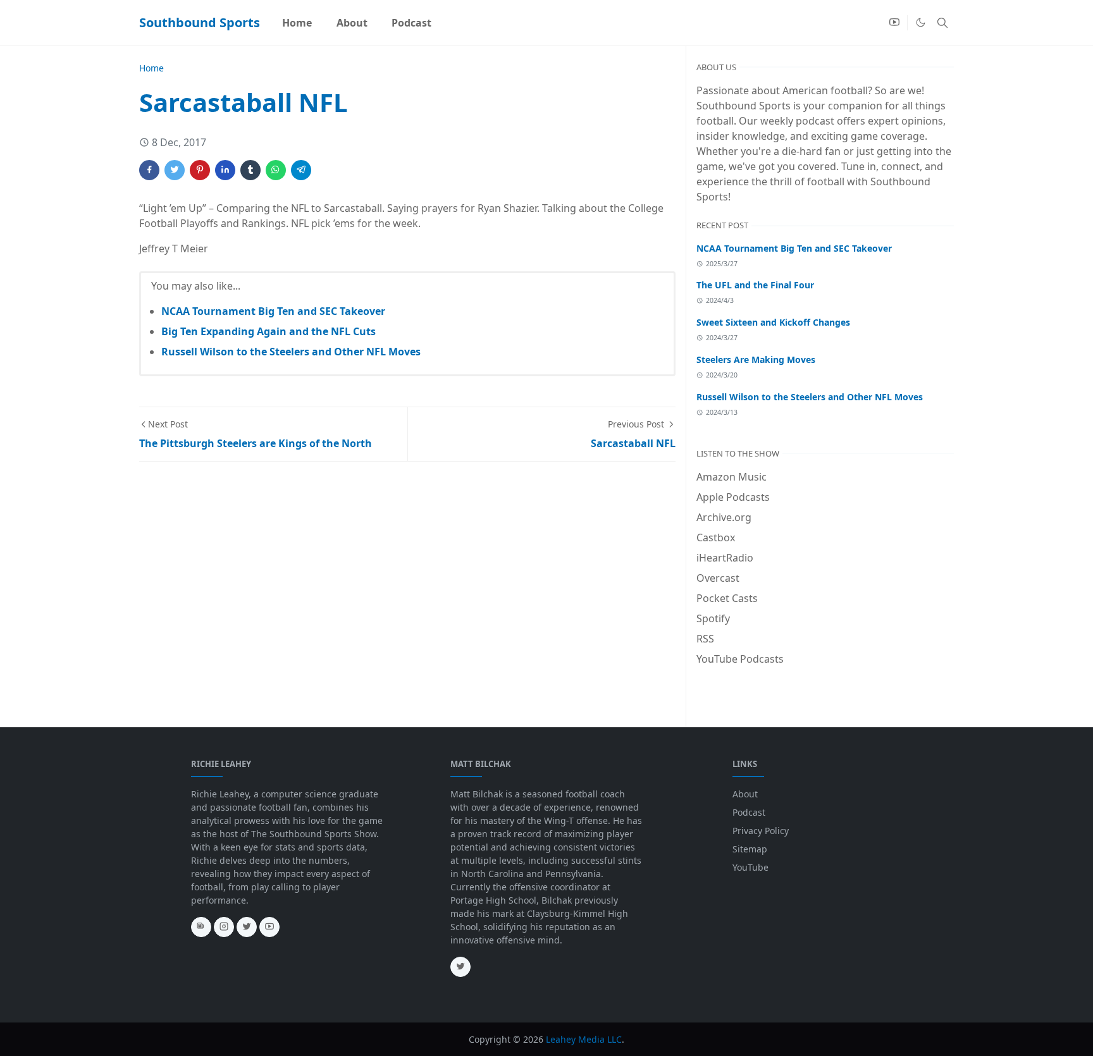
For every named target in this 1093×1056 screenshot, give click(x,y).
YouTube (750, 867)
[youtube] (894, 22)
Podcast (748, 812)
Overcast (717, 578)
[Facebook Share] (149, 170)
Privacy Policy (760, 831)
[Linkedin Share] (225, 170)
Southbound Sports (199, 22)
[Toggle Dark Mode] (920, 22)
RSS (705, 639)
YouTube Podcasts (740, 659)
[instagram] (224, 927)
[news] (201, 927)
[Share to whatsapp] (276, 170)
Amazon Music (731, 477)
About (745, 794)
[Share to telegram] (301, 170)
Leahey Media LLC (584, 1039)
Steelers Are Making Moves (755, 359)
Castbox (715, 537)
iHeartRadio (724, 558)
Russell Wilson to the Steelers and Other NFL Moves (291, 352)
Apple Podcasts (733, 497)
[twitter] (247, 927)
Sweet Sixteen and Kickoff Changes (773, 322)
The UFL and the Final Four (755, 285)
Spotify (713, 618)
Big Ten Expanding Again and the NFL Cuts (268, 331)
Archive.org (723, 517)
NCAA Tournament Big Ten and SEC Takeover (273, 311)
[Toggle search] (942, 22)
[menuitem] (297, 23)
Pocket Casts (727, 598)
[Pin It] (200, 170)
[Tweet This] (174, 170)
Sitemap (749, 849)
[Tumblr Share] (250, 170)
